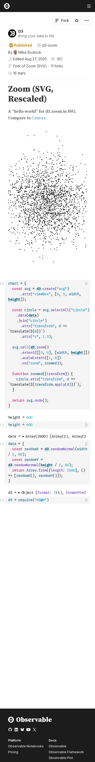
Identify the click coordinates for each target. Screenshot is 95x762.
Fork (65, 20)
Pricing (13, 752)
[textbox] (48, 344)
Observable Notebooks (26, 746)
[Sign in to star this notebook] (76, 20)
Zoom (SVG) (36, 66)
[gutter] (2, 102)
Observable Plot (61, 758)
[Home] (30, 722)
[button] (2, 82)
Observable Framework (66, 752)
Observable (57, 746)
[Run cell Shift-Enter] (86, 283)
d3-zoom (49, 45)
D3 (20, 31)
